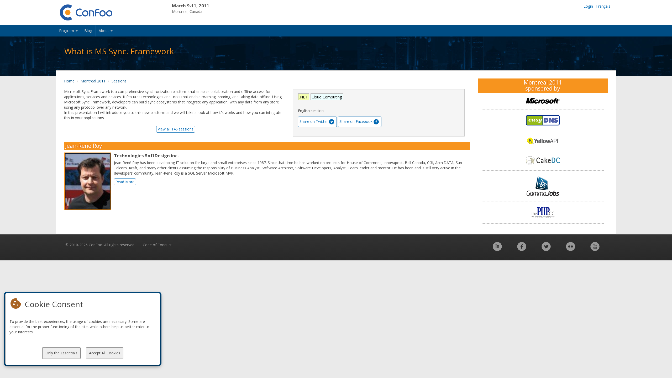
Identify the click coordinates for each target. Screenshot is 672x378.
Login (588, 6)
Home (69, 80)
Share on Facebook (355, 121)
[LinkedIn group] (497, 249)
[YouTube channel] (595, 249)
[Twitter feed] (546, 249)
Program (67, 30)
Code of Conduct (157, 244)
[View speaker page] (89, 181)
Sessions (119, 80)
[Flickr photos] (570, 249)
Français (603, 6)
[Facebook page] (521, 249)
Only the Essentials (61, 352)
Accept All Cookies (104, 352)
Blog (88, 30)
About (104, 30)
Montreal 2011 (93, 80)
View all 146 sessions (175, 129)
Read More (125, 181)
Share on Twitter (314, 121)
